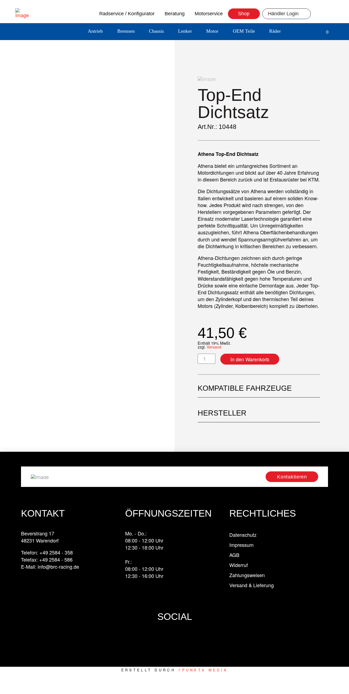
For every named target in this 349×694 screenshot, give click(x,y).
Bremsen (126, 31)
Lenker (185, 31)
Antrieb (95, 31)
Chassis (156, 31)
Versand (214, 347)
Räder (275, 31)
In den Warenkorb (249, 359)
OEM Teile (244, 31)
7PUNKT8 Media (203, 670)
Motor (212, 31)
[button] (296, 32)
